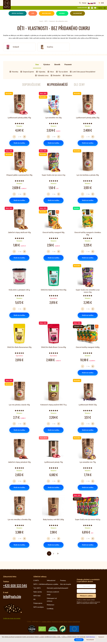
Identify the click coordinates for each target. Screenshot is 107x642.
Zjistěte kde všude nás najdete (11, 618)
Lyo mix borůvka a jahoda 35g (88, 175)
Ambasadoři (64, 588)
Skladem (68, 75)
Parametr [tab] (68, 64)
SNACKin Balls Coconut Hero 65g (53, 290)
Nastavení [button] (101, 637)
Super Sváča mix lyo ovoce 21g (53, 175)
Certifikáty (50, 608)
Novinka (15, 72)
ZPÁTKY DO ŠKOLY (17, 13)
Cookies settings (46, 621)
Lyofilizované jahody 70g (53, 462)
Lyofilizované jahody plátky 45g (19, 118)
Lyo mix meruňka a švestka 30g (19, 519)
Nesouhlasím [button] (90, 639)
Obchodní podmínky (53, 588)
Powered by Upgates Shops (60, 621)
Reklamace (50, 605)
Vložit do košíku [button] (19, 143)
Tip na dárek (63, 72)
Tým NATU (37, 588)
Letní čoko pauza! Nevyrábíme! (83, 72)
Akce (52, 72)
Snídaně (16, 47)
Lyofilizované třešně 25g (88, 405)
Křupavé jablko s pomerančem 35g (19, 175)
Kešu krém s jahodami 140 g (19, 290)
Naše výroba (37, 592)
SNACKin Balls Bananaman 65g (19, 347)
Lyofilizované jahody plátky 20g (87, 118)
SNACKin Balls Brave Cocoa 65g (53, 347)
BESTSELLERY (46, 13)
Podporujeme (37, 603)
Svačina (50, 47)
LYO (33, 13)
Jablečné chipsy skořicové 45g (19, 232)
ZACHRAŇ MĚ (77, 13)
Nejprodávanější (57, 84)
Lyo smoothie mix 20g (53, 118)
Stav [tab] (37, 64)
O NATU (36, 580)
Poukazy (63, 580)
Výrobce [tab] (46, 64)
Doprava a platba (52, 584)
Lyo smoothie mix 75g (88, 462)
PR (34, 599)
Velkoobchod (51, 580)
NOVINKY (62, 13)
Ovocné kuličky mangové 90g (53, 232)
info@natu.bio (12, 596)
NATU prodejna (38, 607)
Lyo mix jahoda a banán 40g (19, 405)
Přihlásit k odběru (86, 596)
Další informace (90, 637)
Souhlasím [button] (79, 639)
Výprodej (42, 72)
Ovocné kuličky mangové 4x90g (87, 347)
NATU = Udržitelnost (40, 584)
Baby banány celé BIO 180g (53, 519)
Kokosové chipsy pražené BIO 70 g (53, 405)
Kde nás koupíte (65, 584)
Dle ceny (79, 84)
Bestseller (57, 75)
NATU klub (36, 596)
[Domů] (7, 4)
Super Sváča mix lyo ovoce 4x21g (87, 519)
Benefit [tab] (57, 64)
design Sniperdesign (74, 621)
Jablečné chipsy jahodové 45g (19, 462)
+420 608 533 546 (15, 585)
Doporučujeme (28, 72)
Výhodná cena (43, 75)
